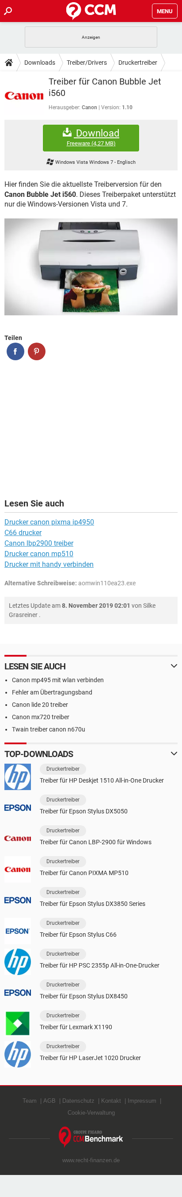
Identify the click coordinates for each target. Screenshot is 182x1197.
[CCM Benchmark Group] (91, 1137)
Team (30, 1100)
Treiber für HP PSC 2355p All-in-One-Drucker (99, 965)
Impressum (142, 1100)
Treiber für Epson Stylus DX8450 (84, 996)
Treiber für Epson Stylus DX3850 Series (92, 903)
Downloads (39, 62)
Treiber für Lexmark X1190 (76, 1027)
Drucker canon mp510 (38, 554)
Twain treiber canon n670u (48, 729)
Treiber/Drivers (87, 62)
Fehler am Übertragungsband (52, 692)
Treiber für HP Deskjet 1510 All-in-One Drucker (102, 780)
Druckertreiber (137, 62)
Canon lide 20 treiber (40, 704)
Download (93, 137)
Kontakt (111, 1100)
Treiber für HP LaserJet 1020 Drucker (90, 1057)
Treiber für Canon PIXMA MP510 (84, 872)
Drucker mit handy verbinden (49, 564)
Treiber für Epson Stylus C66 (78, 934)
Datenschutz (78, 1100)
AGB (49, 1100)
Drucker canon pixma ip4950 (49, 522)
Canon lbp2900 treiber (38, 543)
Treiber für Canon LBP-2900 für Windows (96, 842)
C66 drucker (23, 532)
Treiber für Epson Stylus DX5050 (84, 811)
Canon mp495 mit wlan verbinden (58, 679)
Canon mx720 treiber (40, 716)
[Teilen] (15, 351)
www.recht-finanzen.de (91, 1160)
